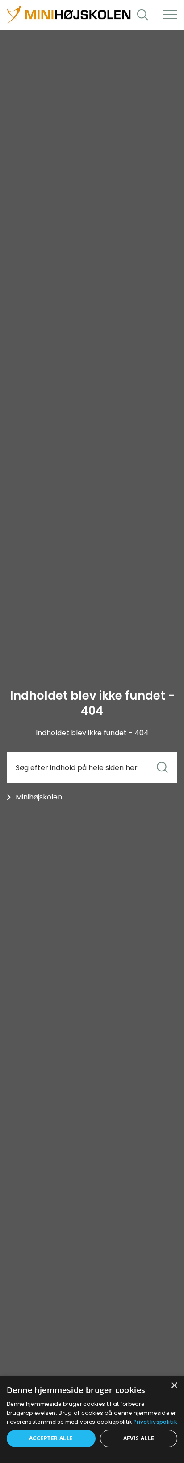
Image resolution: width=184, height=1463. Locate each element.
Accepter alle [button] (51, 1438)
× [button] (174, 1385)
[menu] (170, 15)
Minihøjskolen (39, 797)
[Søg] (162, 767)
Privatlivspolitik (155, 1422)
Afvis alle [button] (139, 1438)
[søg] (142, 14)
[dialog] (92, 1419)
